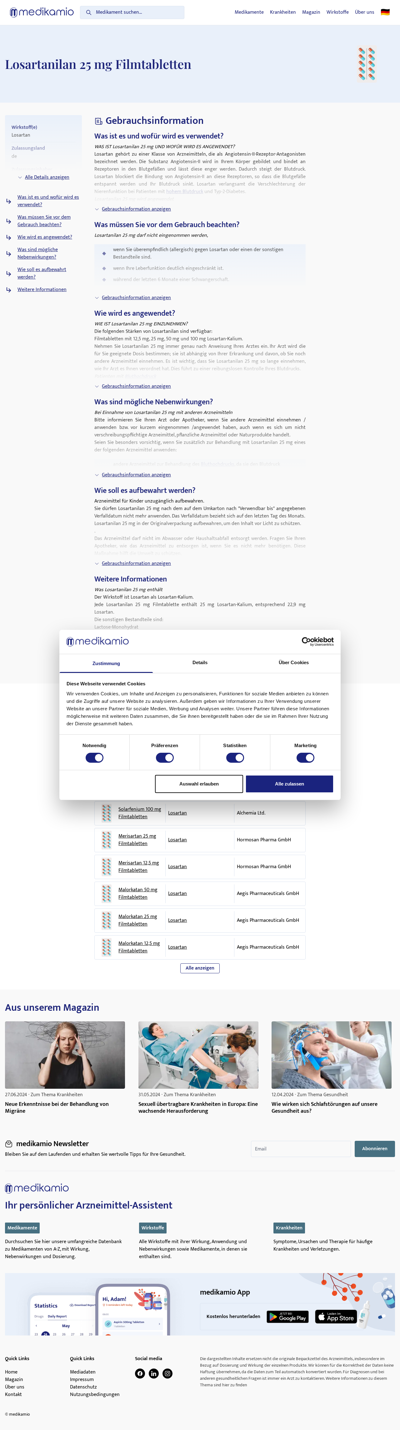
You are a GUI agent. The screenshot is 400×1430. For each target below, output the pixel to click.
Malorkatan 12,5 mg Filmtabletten (139, 947)
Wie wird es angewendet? (45, 237)
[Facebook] (140, 1374)
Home (11, 1372)
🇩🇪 (385, 12)
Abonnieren (375, 1149)
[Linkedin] (154, 1374)
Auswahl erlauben (199, 783)
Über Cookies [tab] (294, 662)
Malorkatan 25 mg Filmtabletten (137, 920)
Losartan (177, 813)
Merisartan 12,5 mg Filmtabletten (138, 866)
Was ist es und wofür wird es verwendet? (48, 201)
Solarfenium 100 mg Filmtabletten (139, 813)
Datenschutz (83, 1387)
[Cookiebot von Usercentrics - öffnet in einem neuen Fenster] (306, 641)
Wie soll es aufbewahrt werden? (42, 273)
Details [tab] (200, 662)
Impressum (82, 1380)
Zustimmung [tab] (106, 663)
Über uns (364, 12)
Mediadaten (83, 1372)
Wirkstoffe (338, 12)
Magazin (311, 12)
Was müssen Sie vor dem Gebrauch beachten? (44, 221)
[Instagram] (167, 1374)
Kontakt (13, 1394)
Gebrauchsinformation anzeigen (136, 209)
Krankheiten (283, 12)
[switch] (165, 758)
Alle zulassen (289, 783)
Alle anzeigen (200, 968)
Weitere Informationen (42, 290)
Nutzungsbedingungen (95, 1394)
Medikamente (249, 12)
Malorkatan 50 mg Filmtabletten (138, 893)
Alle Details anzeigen (47, 177)
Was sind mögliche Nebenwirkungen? (38, 253)
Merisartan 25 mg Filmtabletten (137, 840)
